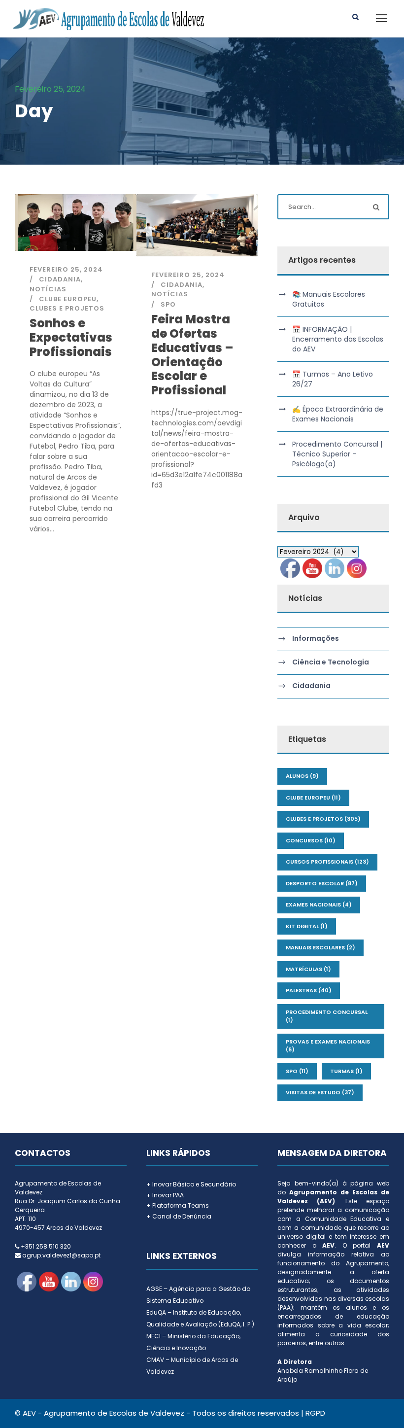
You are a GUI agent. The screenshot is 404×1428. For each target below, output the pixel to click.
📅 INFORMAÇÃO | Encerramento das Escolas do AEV (337, 339)
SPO (168, 304)
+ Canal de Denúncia (178, 1216)
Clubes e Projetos (67, 308)
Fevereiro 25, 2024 (66, 269)
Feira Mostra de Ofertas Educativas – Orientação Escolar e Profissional (192, 354)
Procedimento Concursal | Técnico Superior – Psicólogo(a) (337, 454)
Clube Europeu (68, 299)
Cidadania (60, 279)
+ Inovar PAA (165, 1195)
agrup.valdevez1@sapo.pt (61, 1255)
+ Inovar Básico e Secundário (191, 1184)
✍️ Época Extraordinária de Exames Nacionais (337, 414)
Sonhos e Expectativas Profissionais (71, 337)
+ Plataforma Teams (177, 1205)
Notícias (48, 289)
